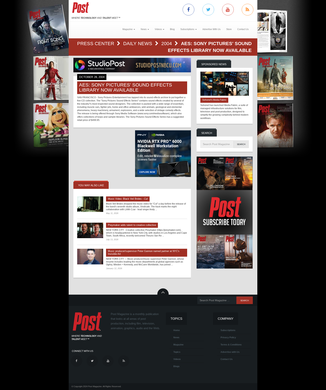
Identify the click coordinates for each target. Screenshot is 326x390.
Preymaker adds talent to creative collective (132, 225)
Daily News (138, 43)
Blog (172, 29)
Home (176, 330)
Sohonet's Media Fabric (214, 100)
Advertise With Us (211, 29)
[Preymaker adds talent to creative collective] (90, 230)
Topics (176, 352)
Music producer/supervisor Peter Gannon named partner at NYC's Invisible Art (143, 252)
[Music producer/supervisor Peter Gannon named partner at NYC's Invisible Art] (90, 256)
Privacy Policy (228, 337)
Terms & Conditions (231, 344)
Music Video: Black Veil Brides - (128, 198)
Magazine (178, 344)
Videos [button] (158, 29)
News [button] (144, 29)
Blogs (176, 366)
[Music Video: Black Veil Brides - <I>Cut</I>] (90, 204)
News (176, 337)
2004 (167, 43)
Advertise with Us (230, 352)
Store (229, 29)
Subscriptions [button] (187, 29)
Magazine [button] (127, 29)
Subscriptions (228, 330)
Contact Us (243, 29)
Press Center (96, 43)
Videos (177, 359)
